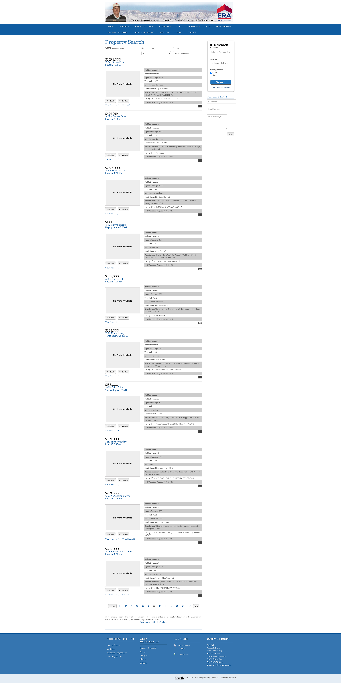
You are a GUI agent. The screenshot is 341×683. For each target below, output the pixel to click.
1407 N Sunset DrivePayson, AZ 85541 (115, 118)
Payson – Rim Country (118, 32)
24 (166, 606)
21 (148, 606)
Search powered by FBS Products (153, 622)
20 (143, 606)
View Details (110, 101)
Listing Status (216, 70)
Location (214, 48)
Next (196, 606)
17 (126, 606)
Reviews (178, 32)
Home (110, 27)
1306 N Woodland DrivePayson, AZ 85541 (117, 497)
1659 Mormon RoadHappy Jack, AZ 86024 (116, 226)
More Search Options (221, 87)
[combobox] (220, 52)
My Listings (124, 27)
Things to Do (145, 656)
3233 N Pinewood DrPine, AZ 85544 (116, 443)
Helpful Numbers (223, 27)
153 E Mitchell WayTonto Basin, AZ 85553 (116, 334)
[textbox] (221, 52)
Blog (208, 27)
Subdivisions (193, 27)
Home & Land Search (144, 27)
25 (171, 606)
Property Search (113, 645)
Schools (143, 663)
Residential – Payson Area (117, 653)
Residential (164, 27)
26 (177, 606)
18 (131, 606)
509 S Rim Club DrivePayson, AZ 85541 (116, 172)
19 (137, 606)
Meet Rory (164, 32)
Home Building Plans (144, 32)
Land (178, 27)
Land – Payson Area (114, 657)
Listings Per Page (148, 48)
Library (143, 659)
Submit (230, 134)
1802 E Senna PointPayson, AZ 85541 (115, 63)
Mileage (143, 652)
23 (160, 606)
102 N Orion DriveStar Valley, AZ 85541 (116, 389)
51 (190, 606)
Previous (112, 606)
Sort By (176, 48)
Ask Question (123, 101)
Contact (192, 32)
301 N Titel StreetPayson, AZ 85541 (114, 280)
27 (183, 606)
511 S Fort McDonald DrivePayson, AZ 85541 (118, 553)
